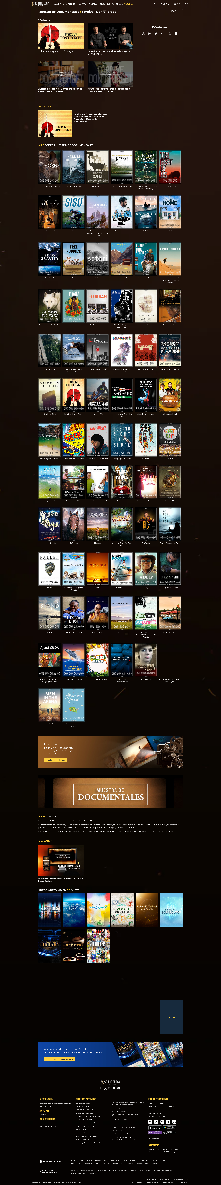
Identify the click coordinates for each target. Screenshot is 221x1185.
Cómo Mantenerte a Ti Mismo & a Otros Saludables (125, 1115)
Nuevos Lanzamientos (47, 1123)
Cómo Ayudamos (145, 1170)
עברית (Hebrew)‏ (144, 1160)
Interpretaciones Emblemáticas (86, 1136)
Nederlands (88, 1163)
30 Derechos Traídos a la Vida (121, 1137)
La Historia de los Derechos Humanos (124, 1134)
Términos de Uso (137, 1182)
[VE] (171, 910)
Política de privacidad (169, 1182)
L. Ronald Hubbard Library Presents (88, 1123)
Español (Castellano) (130, 1160)
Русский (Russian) (118, 1163)
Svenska (130, 1163)
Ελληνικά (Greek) (100, 1160)
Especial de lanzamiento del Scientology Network (56, 1103)
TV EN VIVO (92, 4)
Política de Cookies (152, 1182)
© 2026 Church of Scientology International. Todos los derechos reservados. (56, 1182)
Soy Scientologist (81, 1129)
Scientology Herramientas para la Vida (125, 1108)
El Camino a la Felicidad (120, 1119)
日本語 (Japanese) (76, 1163)
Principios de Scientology (84, 1119)
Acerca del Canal (45, 1106)
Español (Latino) (115, 1160)
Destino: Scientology (82, 1106)
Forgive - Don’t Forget (99, 11)
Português (106, 1163)
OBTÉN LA (124, 4)
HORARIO (102, 4)
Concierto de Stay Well (119, 1111)
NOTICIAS (110, 4)
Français (154, 1163)
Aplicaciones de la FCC (180, 1179)
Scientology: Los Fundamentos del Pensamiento (92, 1143)
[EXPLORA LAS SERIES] (49, 910)
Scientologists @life (82, 1139)
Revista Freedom (94, 1173)
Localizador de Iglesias (120, 1170)
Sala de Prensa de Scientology (163, 1170)
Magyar (155, 1160)
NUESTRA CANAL (60, 4)
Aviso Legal (184, 1182)
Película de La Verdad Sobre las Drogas (124, 1127)
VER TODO (171, 1017)
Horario (43, 1115)
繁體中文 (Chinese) (142, 1163)
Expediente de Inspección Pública (158, 1179)
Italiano (163, 1160)
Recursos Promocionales (48, 1126)
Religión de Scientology (78, 1173)
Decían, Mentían (117, 1130)
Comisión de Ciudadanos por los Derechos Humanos (126, 1141)
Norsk (97, 1163)
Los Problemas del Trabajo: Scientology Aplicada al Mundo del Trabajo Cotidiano (128, 1103)
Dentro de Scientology (83, 1103)
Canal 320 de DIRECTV (156, 1103)
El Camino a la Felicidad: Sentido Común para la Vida (128, 1123)
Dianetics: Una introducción (85, 1126)
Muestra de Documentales (59, 11)
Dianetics (133, 1170)
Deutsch (89, 1160)
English (73, 1160)
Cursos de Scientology (88, 1170)
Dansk (81, 1160)
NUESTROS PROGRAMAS (77, 4)
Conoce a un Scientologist (84, 1110)
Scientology (74, 1170)
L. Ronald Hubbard (104, 1170)
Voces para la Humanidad (84, 1113)
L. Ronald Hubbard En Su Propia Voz (88, 1116)
